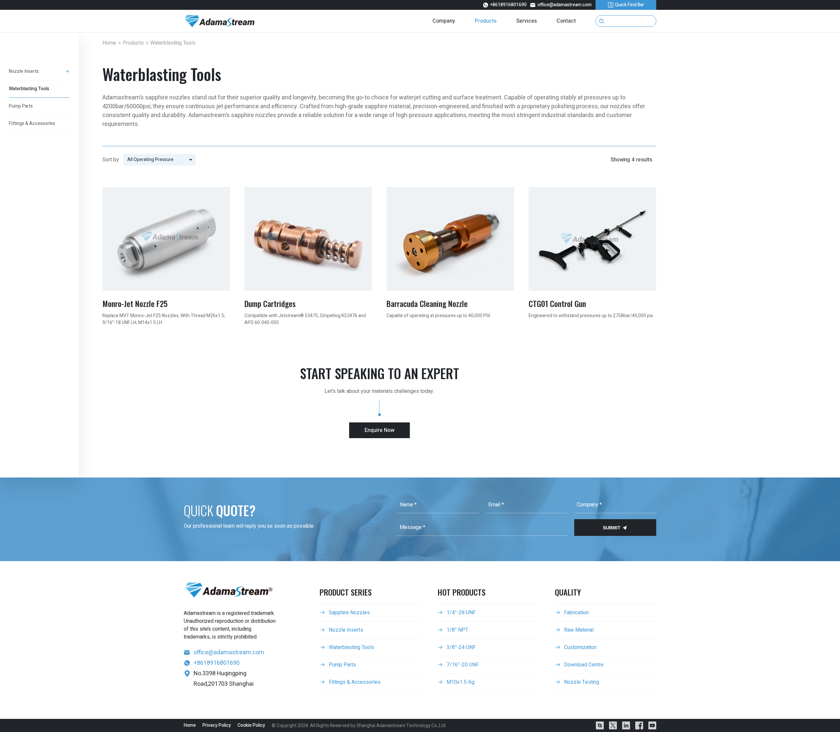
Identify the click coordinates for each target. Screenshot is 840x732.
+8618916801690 (505, 4)
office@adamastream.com (561, 4)
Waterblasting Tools (29, 88)
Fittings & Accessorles (32, 123)
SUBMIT (615, 527)
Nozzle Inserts (24, 71)
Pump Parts (21, 106)
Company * (589, 505)
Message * (412, 527)
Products (133, 43)
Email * (496, 505)
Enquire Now (379, 430)
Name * (408, 505)
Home (109, 43)
